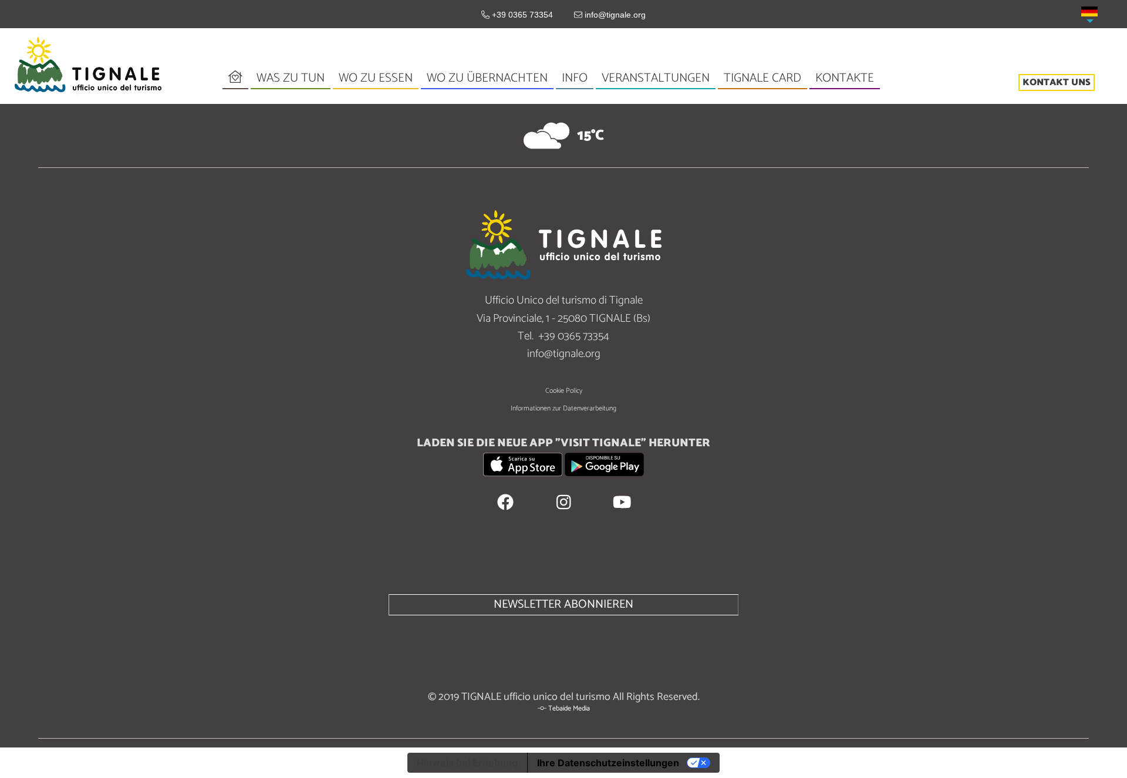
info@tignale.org (614, 14)
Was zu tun (291, 78)
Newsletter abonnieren (563, 604)
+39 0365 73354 (521, 14)
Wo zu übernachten (487, 78)
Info (575, 78)
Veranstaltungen (656, 78)
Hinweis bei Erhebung (467, 763)
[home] (88, 65)
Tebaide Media (569, 708)
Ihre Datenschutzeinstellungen (608, 763)
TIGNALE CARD (762, 78)
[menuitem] (1089, 11)
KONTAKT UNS (1057, 82)
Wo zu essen (376, 78)
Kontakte (844, 78)
